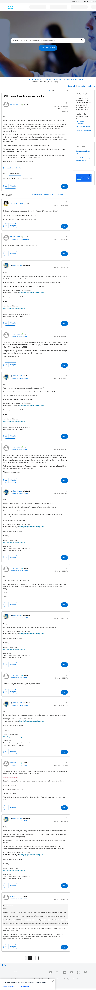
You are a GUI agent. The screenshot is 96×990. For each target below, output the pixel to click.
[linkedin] (64, 972)
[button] (6, 186)
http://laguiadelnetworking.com (14, 308)
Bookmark (71, 86)
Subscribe (81, 86)
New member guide (83, 126)
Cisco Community (35, 79)
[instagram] (78, 972)
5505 (8, 178)
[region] (27, 984)
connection (25, 178)
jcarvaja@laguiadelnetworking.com (31, 292)
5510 (13, 178)
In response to (20, 239)
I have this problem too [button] (14, 168)
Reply (64, 186)
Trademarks (76, 979)
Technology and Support (52, 79)
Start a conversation (48, 48)
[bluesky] (85, 972)
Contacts (14, 971)
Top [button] (5, 965)
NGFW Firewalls (15, 173)
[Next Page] (37, 958)
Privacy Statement (8, 986)
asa (18, 178)
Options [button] (90, 86)
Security (67, 79)
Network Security (78, 79)
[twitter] (57, 972)
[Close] (53, 981)
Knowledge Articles (83, 151)
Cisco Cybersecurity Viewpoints (83, 159)
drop (31, 178)
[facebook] (50, 972)
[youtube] (71, 972)
